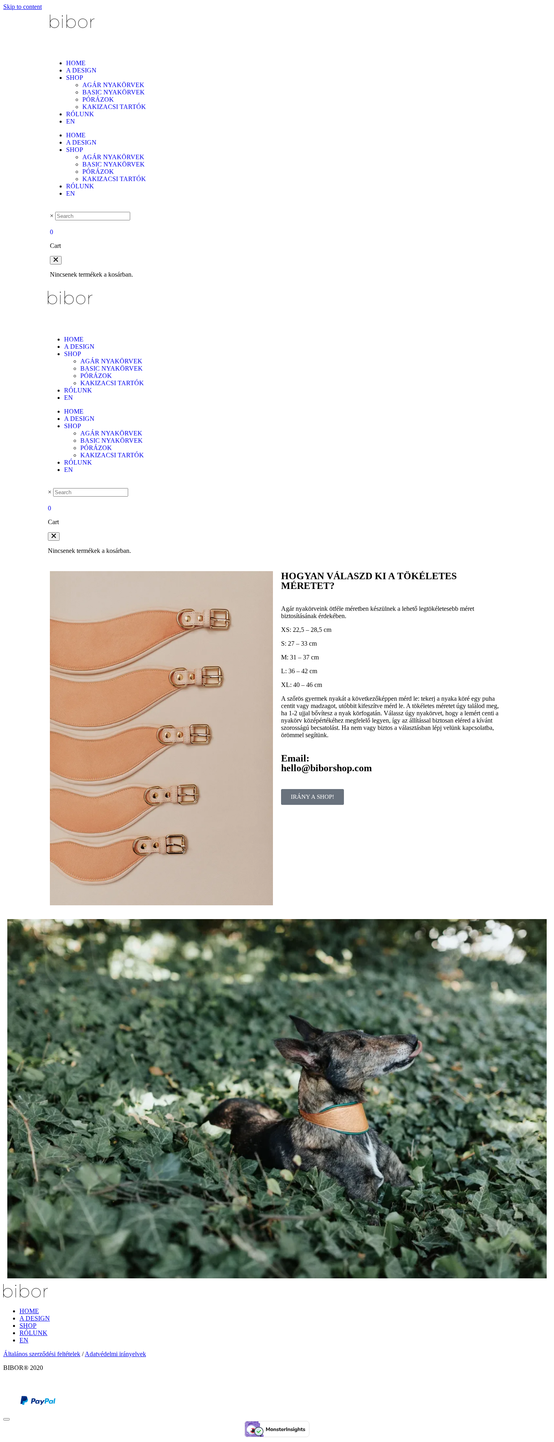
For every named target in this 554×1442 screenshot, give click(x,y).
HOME (76, 63)
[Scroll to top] (6, 1419)
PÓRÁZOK (98, 99)
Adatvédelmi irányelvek (115, 1353)
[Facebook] (8, 1384)
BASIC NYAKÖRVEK (113, 92)
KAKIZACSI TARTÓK (114, 106)
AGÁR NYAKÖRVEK (113, 84)
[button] (56, 260)
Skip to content (22, 6)
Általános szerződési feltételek (41, 1353)
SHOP (74, 77)
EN (70, 121)
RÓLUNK (80, 114)
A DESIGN (81, 70)
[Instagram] (18, 1384)
